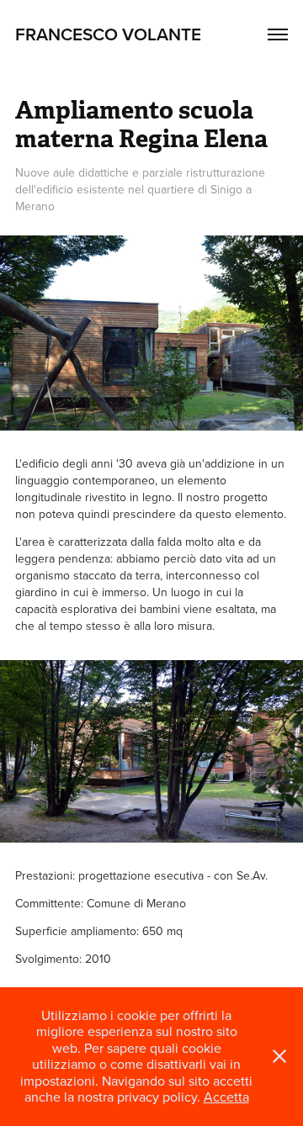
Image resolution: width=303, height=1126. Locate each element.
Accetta (226, 1096)
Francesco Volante (108, 33)
